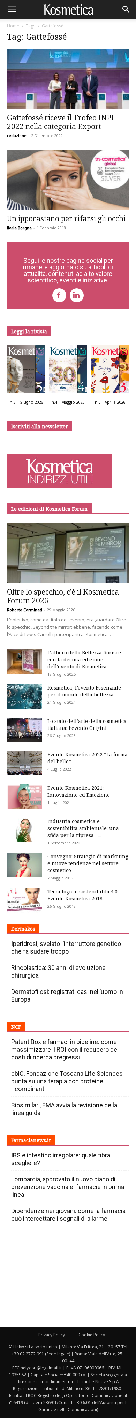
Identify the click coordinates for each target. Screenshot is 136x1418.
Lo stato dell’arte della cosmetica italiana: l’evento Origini (87, 724)
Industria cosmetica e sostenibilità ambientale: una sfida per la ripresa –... (83, 828)
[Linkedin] (77, 295)
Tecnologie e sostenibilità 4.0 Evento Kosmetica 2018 (82, 895)
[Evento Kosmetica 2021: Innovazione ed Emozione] (24, 796)
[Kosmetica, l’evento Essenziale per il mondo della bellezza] (24, 696)
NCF (16, 1026)
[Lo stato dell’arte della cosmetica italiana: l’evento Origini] (24, 730)
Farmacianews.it (31, 1140)
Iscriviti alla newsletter (39, 426)
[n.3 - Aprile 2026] (110, 370)
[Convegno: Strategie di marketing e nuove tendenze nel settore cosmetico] (24, 865)
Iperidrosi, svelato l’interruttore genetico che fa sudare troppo (66, 947)
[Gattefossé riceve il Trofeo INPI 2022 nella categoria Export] (68, 79)
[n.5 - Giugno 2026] (26, 370)
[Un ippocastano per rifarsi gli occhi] (68, 180)
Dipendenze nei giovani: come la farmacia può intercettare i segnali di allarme (68, 1214)
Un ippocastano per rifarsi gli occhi (66, 218)
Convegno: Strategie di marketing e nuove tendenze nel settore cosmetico (87, 863)
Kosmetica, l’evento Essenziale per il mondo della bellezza (84, 691)
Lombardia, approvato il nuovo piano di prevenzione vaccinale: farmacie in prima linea (67, 1187)
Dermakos (23, 928)
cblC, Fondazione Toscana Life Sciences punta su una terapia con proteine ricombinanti (67, 1081)
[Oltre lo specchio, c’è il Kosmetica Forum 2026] (68, 553)
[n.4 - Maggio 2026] (68, 370)
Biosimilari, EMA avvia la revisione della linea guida (64, 1108)
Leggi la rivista (29, 331)
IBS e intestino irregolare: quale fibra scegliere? (60, 1159)
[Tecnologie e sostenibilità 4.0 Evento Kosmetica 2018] (24, 900)
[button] (12, 9)
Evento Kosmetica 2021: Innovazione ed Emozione (78, 791)
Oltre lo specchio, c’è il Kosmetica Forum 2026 (63, 596)
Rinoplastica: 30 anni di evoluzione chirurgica (58, 971)
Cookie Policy (91, 1335)
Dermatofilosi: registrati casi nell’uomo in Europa (67, 995)
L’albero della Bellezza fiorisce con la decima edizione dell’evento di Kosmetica (84, 659)
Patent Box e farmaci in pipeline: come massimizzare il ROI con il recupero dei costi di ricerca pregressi (65, 1049)
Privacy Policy (51, 1335)
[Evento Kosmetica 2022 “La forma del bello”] (24, 763)
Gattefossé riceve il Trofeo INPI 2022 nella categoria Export (60, 122)
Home (13, 26)
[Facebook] (59, 295)
